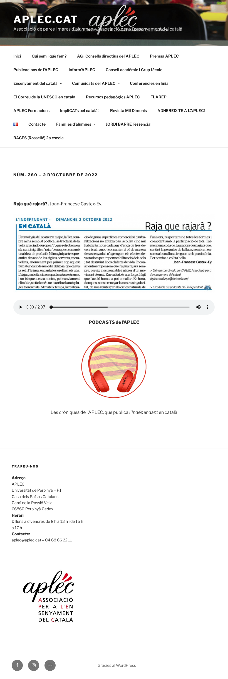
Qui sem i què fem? (49, 56)
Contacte (37, 124)
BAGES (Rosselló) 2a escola (38, 137)
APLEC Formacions (31, 110)
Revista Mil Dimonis (128, 110)
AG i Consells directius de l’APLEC (108, 56)
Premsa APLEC (164, 56)
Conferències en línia (149, 83)
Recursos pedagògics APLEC (113, 96)
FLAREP (158, 96)
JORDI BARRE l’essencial (129, 124)
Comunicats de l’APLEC (93, 83)
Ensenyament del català (35, 83)
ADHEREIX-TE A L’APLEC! (181, 110)
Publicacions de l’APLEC (35, 69)
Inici (17, 56)
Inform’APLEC (82, 69)
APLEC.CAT (45, 19)
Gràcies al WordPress (117, 665)
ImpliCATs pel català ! (80, 110)
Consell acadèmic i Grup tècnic (134, 69)
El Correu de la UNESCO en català (44, 96)
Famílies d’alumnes (73, 124)
